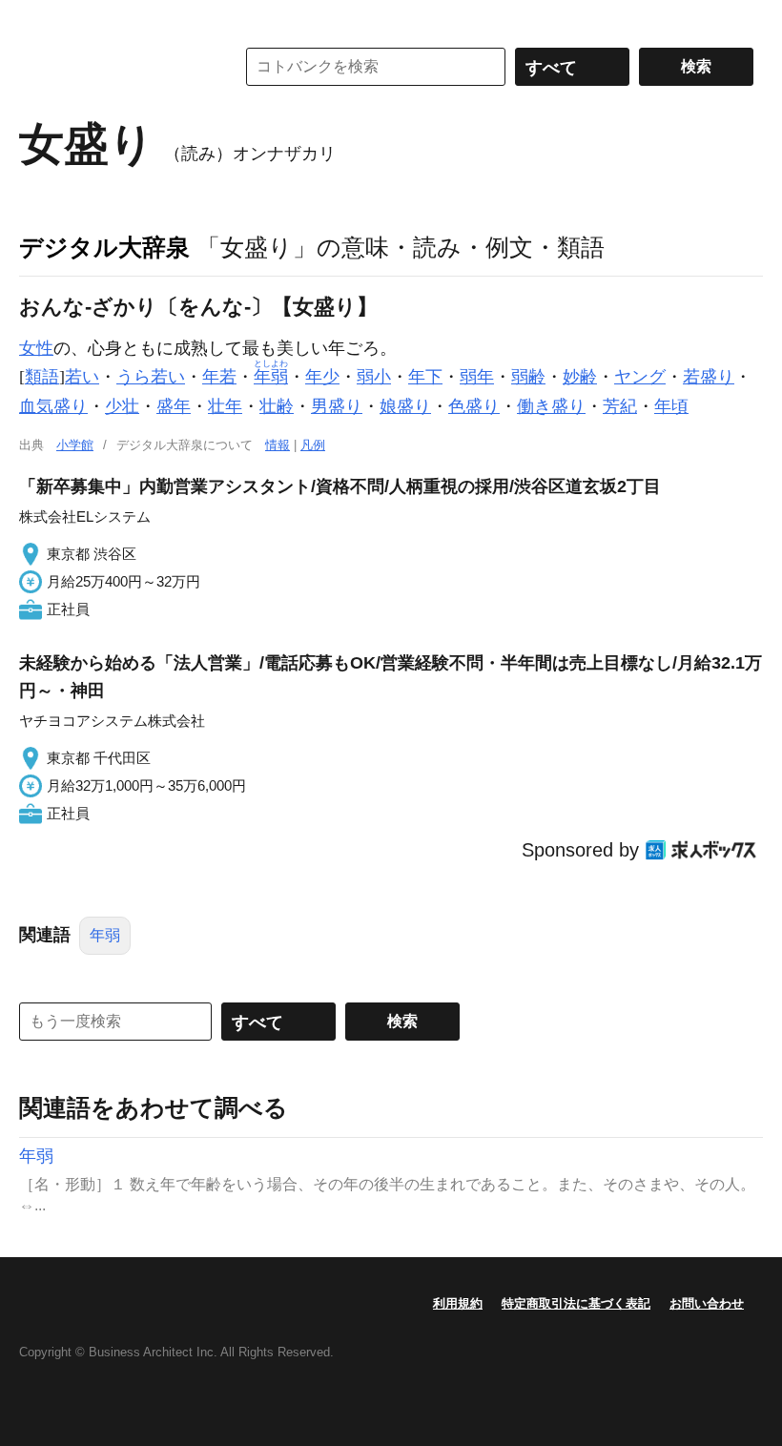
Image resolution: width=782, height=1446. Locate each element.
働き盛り (551, 406)
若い (82, 376)
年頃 (671, 406)
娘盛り (405, 406)
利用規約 (458, 1303)
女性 (36, 348)
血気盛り (53, 406)
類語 (42, 376)
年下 (425, 376)
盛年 (173, 406)
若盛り (708, 376)
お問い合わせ (706, 1303)
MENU (38, 19)
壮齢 (276, 406)
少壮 (122, 406)
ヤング (640, 376)
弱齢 (528, 376)
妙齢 (580, 376)
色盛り (474, 406)
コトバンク (113, 67)
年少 (322, 376)
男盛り (336, 406)
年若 (219, 376)
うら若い (150, 376)
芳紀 (620, 406)
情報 (277, 445)
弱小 (374, 376)
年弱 (105, 935)
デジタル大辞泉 (104, 247)
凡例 (312, 445)
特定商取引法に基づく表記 (576, 1303)
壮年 (225, 406)
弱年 (477, 376)
